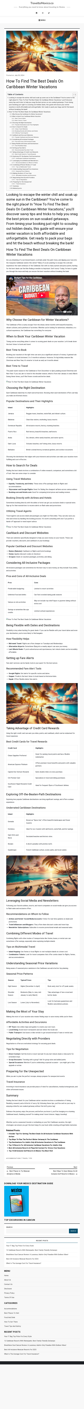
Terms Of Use (9, 1297)
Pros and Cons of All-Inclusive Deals (25, 141)
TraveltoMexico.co (42, 3)
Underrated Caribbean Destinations (26, 158)
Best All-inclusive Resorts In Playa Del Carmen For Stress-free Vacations (37, 1148)
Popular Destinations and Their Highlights (27, 124)
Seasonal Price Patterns (23, 171)
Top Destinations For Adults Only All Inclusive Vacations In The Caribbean (37, 1142)
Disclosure (8, 1289)
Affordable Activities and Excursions (26, 175)
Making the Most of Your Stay (22, 173)
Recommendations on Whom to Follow (27, 162)
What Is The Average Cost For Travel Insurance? (23, 1263)
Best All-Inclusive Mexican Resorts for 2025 (22, 1259)
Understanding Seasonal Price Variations (25, 169)
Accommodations (13, 1158)
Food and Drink (9, 1317)
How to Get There (11, 1322)
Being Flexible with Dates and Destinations (25, 143)
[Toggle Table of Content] (73, 94)
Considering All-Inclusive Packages (23, 139)
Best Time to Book (20, 118)
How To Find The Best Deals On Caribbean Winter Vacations (30, 112)
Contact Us (8, 1284)
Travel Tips (27, 1158)
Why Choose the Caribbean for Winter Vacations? (27, 114)
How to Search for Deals (19, 127)
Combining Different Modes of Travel (24, 165)
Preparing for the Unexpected (22, 182)
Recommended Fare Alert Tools (24, 150)
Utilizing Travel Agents (21, 133)
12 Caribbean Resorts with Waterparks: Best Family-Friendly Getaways (31, 1250)
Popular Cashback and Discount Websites (27, 137)
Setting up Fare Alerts (19, 148)
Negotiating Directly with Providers (24, 177)
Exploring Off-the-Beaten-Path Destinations (26, 156)
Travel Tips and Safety (12, 1326)
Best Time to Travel (20, 120)
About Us (7, 1280)
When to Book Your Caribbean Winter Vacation (26, 116)
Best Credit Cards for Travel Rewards (25, 154)
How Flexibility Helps (21, 145)
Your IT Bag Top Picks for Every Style (20, 1246)
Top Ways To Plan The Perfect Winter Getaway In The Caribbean (33, 1139)
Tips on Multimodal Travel (23, 167)
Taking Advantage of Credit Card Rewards (25, 152)
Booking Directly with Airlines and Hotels (26, 131)
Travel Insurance (20, 184)
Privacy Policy (9, 1293)
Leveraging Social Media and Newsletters (25, 160)
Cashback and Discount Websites (22, 135)
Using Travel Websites (21, 129)
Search (9, 1227)
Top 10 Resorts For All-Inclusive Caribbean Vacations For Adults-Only (35, 1145)
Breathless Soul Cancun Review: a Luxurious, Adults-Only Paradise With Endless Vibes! (37, 1254)
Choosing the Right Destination (21, 122)
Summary (16, 186)
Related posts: (17, 188)
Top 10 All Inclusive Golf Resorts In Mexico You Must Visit (31, 1151)
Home (6, 1275)
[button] (42, 20)
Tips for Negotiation (21, 179)
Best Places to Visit (11, 1313)
